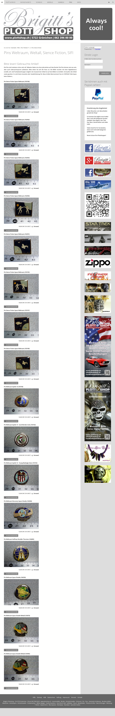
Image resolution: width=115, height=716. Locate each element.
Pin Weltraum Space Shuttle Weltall (17, 615)
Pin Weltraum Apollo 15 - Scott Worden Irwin (20, 425)
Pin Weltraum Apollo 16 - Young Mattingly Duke (20, 463)
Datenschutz (51, 697)
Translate (97, 49)
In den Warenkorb (11, 116)
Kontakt (80, 697)
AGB (44, 697)
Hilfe (34, 697)
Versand (36, 112)
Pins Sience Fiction (36, 47)
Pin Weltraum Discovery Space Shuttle (18, 501)
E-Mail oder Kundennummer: (93, 59)
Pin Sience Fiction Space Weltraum (17, 81)
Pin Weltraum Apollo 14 (13, 387)
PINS (18, 47)
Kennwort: (87, 65)
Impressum (66, 697)
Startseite (13, 47)
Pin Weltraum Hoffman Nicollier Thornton (19, 539)
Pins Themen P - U (25, 47)
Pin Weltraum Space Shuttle (15, 577)
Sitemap (39, 697)
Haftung (58, 697)
